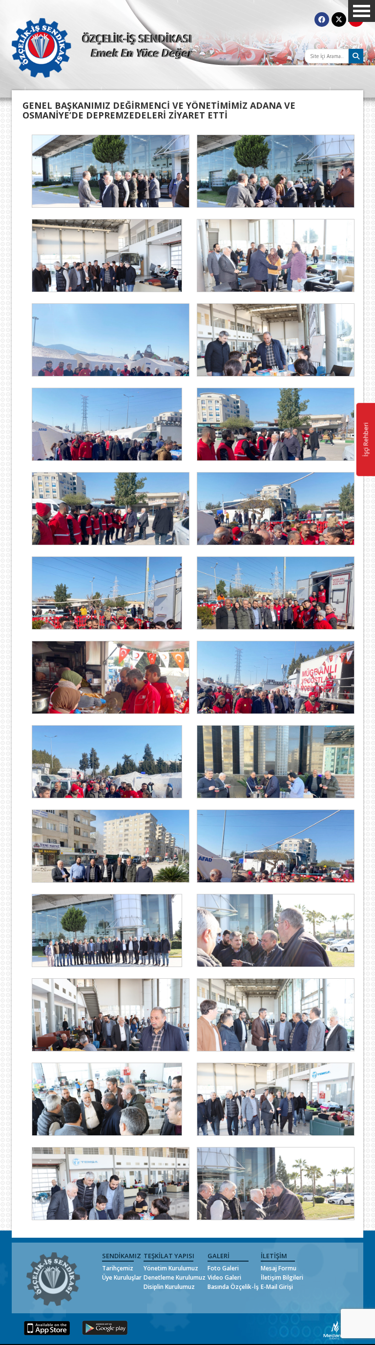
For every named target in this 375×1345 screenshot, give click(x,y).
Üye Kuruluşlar (122, 1277)
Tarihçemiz (117, 1268)
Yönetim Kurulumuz (171, 1268)
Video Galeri (224, 1277)
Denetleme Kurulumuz (175, 1277)
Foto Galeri (223, 1268)
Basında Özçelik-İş (233, 1287)
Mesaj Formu (278, 1268)
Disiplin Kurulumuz (169, 1287)
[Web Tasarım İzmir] (334, 1329)
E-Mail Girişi (277, 1287)
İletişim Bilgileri (282, 1277)
